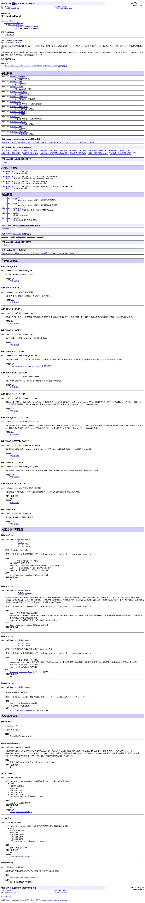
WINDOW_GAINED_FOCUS (19, 107)
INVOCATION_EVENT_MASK (57, 152)
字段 (9, 8)
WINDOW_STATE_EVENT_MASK (120, 154)
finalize (18, 253)
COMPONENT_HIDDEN (24, 142)
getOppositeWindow (15, 208)
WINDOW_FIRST (15, 102)
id (22, 152)
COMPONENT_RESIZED (71, 142)
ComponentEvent (14, 42)
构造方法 (13, 8)
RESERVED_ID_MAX (46, 154)
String (4, 218)
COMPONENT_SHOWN (87, 142)
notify (45, 253)
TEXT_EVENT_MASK (62, 154)
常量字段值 (14, 281)
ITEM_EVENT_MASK (75, 152)
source (4, 162)
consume (4, 237)
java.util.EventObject (13, 23)
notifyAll (54, 253)
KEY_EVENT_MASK (90, 152)
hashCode (36, 253)
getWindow (12, 213)
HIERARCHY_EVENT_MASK (10, 152)
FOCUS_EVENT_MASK (95, 150)
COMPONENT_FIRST (8, 142)
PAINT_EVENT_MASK (30, 154)
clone (3, 253)
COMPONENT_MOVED (54, 142)
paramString (13, 218)
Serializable (9, 35)
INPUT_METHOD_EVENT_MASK (35, 152)
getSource (5, 245)
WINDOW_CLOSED (16, 82)
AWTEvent (17, 147)
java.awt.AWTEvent (15, 25)
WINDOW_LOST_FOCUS (18, 122)
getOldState (13, 203)
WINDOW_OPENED (16, 127)
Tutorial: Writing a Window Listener (44, 66)
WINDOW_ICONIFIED (17, 112)
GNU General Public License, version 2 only (53, 900)
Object (15, 250)
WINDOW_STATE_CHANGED (19, 132)
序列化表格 (62, 66)
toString (40, 237)
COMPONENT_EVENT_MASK (49, 150)
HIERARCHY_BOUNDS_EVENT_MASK (117, 150)
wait (61, 253)
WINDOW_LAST (15, 117)
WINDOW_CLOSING (16, 87)
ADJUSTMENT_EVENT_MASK (28, 150)
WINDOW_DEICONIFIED (18, 97)
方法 (18, 8)
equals (10, 253)
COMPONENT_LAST (39, 142)
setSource (31, 237)
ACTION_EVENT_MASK (9, 150)
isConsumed (20, 237)
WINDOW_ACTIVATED (17, 77)
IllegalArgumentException (21, 575)
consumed (63, 150)
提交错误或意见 (6, 896)
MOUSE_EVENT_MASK (105, 152)
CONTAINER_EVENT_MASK (78, 150)
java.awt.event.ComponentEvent (25, 27)
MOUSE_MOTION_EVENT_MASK (125, 152)
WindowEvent (6, 171)
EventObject (17, 159)
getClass (27, 253)
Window (15, 171)
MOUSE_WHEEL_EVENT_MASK (11, 154)
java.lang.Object (8, 21)
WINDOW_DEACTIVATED (18, 92)
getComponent (6, 229)
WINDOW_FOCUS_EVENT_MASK (98, 154)
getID (12, 237)
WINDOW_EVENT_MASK (78, 154)
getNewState (13, 198)
